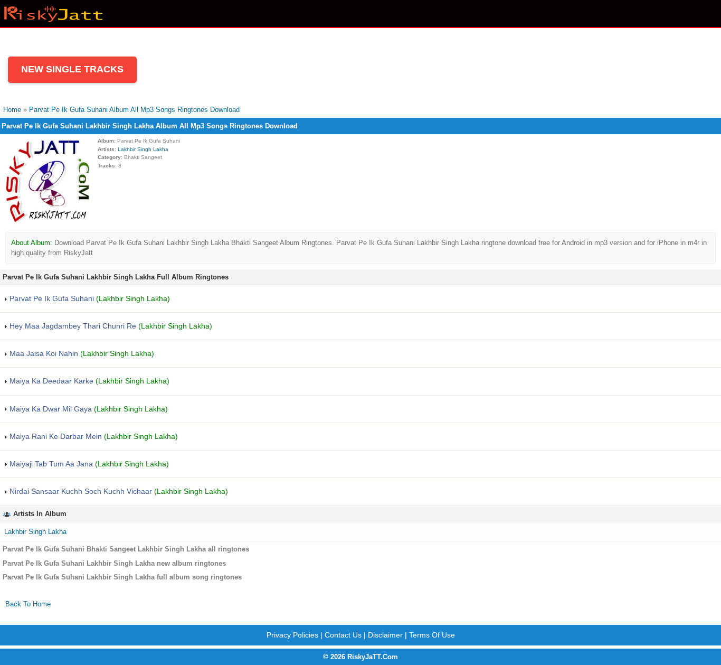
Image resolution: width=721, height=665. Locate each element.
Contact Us (343, 635)
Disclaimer (385, 635)
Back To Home (28, 604)
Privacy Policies (292, 635)
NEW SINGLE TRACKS (72, 69)
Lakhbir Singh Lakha (143, 149)
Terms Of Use (432, 635)
